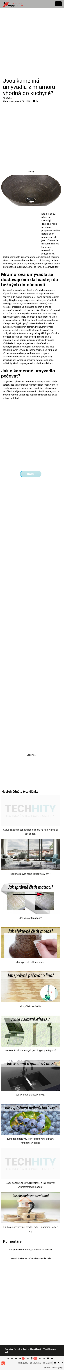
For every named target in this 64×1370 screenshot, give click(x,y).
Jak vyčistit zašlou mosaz (30, 962)
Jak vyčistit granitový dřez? (30, 1094)
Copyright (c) (17, 1349)
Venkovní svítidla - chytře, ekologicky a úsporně (30, 1050)
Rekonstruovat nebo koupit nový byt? (30, 873)
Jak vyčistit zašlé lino (30, 1006)
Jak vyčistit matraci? (30, 918)
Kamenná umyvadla (12, 290)
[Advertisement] (32, 43)
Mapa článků (35, 1349)
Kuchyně (7, 98)
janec (11, 101)
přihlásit (49, 1249)
